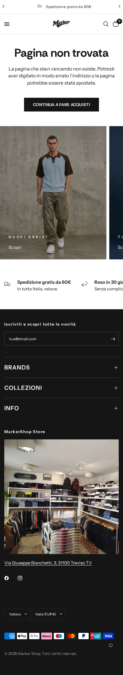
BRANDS (17, 367)
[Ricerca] (106, 24)
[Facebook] (10, 578)
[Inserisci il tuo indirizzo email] (113, 339)
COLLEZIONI (23, 387)
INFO (11, 408)
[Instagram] (24, 578)
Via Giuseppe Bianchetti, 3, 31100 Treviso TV (48, 563)
